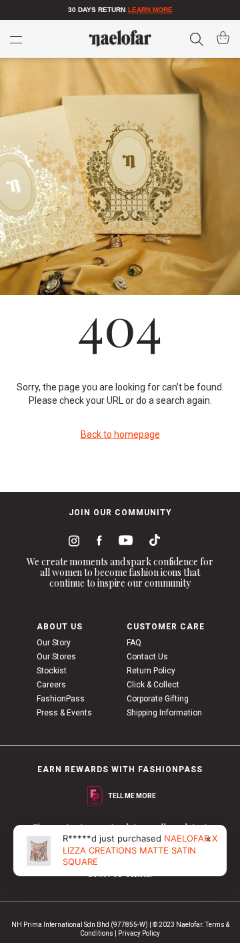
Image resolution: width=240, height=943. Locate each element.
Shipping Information (164, 712)
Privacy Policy (139, 933)
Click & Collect (153, 684)
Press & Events (64, 712)
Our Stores (56, 656)
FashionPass (61, 698)
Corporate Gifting (158, 698)
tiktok (151, 542)
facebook (96, 542)
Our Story (54, 642)
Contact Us (147, 656)
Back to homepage (120, 434)
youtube (123, 543)
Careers (51, 684)
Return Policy (151, 670)
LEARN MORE (150, 9)
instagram (71, 542)
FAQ (134, 642)
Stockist (52, 670)
